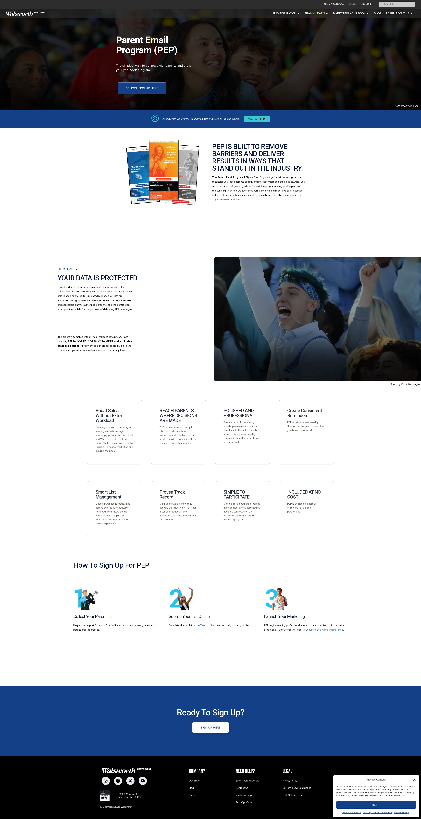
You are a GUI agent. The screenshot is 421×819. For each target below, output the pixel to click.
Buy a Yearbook (334, 4)
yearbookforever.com (227, 199)
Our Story (194, 780)
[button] (414, 779)
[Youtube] (143, 781)
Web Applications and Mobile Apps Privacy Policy (386, 812)
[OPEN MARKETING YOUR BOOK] (367, 13)
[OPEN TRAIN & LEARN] (327, 13)
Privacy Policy (290, 780)
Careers (193, 795)
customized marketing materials (326, 629)
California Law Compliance (297, 787)
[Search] (381, 4)
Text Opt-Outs (244, 802)
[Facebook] (118, 781)
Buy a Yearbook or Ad (247, 780)
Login (352, 4)
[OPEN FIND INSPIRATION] (298, 13)
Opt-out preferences (351, 812)
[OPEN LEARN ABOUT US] (411, 13)
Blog (191, 787)
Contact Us (242, 787)
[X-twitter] (130, 781)
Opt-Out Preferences (295, 795)
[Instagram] (106, 781)
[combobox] (399, 4)
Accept (376, 805)
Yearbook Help (208, 625)
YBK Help (366, 4)
